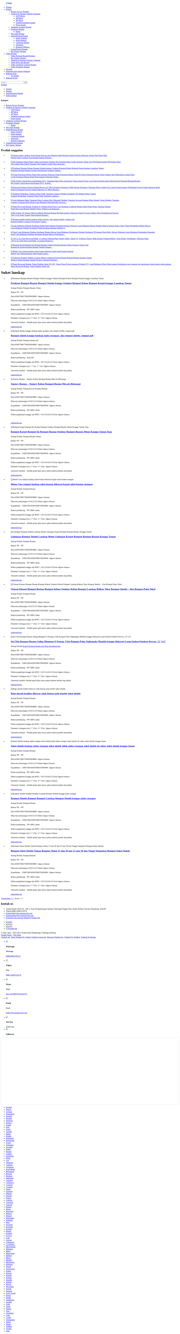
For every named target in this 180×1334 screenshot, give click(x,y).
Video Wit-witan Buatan (20, 62)
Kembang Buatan (17, 29)
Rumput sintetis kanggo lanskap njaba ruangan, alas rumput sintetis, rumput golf (52, 335)
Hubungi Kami (12, 78)
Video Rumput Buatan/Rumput (23, 56)
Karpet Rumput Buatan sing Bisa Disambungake (41, 646)
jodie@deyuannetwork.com (16, 1013)
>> (13, 898)
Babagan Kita (11, 74)
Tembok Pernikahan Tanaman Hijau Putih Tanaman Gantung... (35, 196)
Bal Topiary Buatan (18, 51)
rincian (19, 327)
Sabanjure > (7, 898)
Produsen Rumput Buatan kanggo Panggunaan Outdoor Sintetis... (36, 170)
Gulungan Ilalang (22, 43)
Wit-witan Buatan (17, 34)
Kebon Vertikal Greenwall (36, 937)
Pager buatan (21, 25)
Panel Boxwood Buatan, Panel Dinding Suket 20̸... (30, 266)
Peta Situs (17, 935)
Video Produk (11, 54)
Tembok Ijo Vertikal (72, 937)
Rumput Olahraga (23, 47)
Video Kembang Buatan (20, 67)
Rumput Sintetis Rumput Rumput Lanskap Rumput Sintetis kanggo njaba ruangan (53, 798)
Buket (18, 31)
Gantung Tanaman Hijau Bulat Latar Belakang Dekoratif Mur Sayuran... (39, 202)
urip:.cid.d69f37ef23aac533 (16, 994)
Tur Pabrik (15, 76)
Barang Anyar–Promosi (20, 12)
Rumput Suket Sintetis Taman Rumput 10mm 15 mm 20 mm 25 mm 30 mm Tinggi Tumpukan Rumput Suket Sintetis (70, 851)
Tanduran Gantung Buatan (21, 27)
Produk (9, 9)
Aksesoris (19, 45)
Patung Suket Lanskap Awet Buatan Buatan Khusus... (32, 158)
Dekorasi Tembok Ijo (55, 937)
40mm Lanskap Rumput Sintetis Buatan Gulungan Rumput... (34, 260)
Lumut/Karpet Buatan (19, 49)
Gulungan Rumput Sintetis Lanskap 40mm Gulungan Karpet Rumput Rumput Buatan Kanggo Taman (63, 536)
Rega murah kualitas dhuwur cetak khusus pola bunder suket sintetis (45, 693)
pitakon (14, 327)
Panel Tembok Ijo (18, 937)
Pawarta (9, 69)
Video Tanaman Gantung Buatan (23, 65)
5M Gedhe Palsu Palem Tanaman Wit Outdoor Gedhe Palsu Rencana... (38, 164)
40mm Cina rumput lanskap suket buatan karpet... (30, 254)
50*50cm (19, 20)
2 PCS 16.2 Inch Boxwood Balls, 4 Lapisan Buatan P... (32, 241)
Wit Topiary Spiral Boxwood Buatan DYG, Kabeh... (31, 183)
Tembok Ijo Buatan (88, 937)
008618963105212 (13, 956)
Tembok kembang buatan (25, 23)
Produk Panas (6, 935)
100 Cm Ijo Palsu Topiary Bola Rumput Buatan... (30, 215)
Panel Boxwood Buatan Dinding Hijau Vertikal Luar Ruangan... (35, 209)
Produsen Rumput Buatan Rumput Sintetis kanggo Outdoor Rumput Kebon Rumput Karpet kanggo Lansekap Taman (71, 283)
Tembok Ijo (5, 937)
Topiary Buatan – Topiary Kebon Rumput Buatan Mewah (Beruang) (46, 384)
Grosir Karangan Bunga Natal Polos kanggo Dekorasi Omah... (35, 177)
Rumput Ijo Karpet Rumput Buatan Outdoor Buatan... (32, 247)
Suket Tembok (21, 38)
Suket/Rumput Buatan (19, 36)
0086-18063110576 (13, 975)
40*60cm (19, 18)
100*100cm (20, 16)
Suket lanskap (21, 40)
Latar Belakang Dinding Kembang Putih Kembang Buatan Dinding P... (38, 228)
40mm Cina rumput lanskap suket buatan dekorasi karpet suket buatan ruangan (52, 484)
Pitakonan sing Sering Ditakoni (18, 71)
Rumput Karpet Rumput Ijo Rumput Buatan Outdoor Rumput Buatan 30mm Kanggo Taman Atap (61, 431)
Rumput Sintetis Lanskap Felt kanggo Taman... (29, 222)
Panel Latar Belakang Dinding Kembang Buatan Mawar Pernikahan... (38, 234)
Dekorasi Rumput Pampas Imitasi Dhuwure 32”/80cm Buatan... (35, 190)
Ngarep (9, 7)
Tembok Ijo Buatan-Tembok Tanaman (25, 14)
